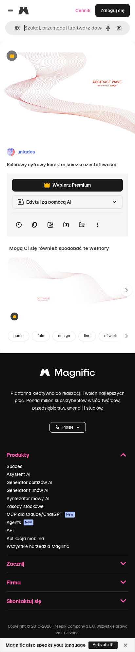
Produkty (18, 454)
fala (40, 335)
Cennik (83, 10)
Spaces (14, 466)
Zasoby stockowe (25, 506)
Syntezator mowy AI (28, 498)
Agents (19, 522)
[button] (67, 427)
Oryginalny (45, 56)
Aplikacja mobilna (25, 538)
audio (18, 335)
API (10, 530)
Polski (67, 427)
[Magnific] (67, 374)
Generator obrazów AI (29, 482)
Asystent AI (18, 474)
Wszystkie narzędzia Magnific (38, 546)
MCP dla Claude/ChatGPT (40, 514)
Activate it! (103, 644)
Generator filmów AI (27, 490)
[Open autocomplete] (15, 28)
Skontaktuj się (24, 601)
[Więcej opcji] (97, 224)
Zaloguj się (113, 10)
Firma (14, 582)
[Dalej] (126, 290)
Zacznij (15, 563)
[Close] (125, 645)
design (64, 335)
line (87, 335)
